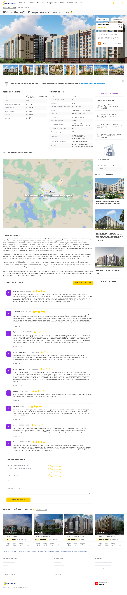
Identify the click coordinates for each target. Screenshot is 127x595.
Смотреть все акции (110, 281)
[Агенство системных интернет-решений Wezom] (101, 583)
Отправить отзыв (18, 499)
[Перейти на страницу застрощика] (109, 149)
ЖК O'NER (69, 532)
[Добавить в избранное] (30, 516)
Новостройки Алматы (9, 7)
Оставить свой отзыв (83, 282)
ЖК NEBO (38, 532)
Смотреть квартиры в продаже (93, 83)
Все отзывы (117, 43)
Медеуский (30, 101)
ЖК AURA (7, 532)
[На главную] (9, 3)
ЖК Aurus (100, 532)
